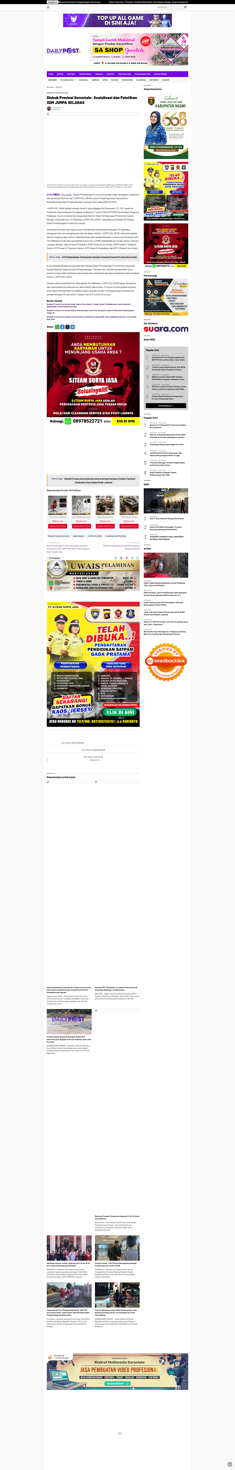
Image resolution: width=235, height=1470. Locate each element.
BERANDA (52, 80)
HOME (50, 74)
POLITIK (114, 80)
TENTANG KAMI (124, 74)
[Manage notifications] (228, 1464)
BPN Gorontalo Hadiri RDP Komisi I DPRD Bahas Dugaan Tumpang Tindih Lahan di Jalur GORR (168, 541)
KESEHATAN (127, 80)
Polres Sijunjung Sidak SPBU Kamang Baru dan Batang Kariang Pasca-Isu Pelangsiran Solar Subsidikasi (116, 1416)
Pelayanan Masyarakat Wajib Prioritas (167, 608)
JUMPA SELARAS (95, 526)
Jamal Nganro (78, 526)
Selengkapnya (165, 569)
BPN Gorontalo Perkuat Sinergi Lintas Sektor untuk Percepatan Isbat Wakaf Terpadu (169, 551)
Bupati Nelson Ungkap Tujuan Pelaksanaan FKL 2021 (163, 637)
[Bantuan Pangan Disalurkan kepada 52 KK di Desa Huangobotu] (117, 1215)
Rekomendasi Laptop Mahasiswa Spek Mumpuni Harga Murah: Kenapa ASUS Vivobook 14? (165, 757)
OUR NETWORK (160, 74)
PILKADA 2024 (67, 80)
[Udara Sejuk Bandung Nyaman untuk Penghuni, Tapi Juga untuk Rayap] (166, 728)
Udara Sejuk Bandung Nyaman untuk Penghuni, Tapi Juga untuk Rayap (165, 747)
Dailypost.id (56, 107)
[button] (185, 7)
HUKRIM (165, 80)
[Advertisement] (93, 623)
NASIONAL (83, 80)
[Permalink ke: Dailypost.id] (49, 108)
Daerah (49, 93)
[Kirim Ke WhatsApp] (138, 548)
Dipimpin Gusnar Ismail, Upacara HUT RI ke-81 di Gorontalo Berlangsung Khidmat (68, 1368)
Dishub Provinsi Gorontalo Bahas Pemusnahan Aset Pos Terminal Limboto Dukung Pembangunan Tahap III (90, 311)
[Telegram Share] (132, 548)
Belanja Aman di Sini (58, 516)
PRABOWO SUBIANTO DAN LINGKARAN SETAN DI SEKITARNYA (166, 701)
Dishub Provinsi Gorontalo (58, 526)
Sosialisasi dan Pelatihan (115, 526)
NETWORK (154, 80)
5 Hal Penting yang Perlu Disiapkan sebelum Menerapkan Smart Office (163, 767)
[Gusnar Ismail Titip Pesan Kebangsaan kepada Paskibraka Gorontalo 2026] (117, 1352)
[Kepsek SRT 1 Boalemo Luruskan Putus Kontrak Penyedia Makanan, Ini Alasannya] (117, 986)
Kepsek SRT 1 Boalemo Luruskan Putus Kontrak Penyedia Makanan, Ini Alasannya (116, 1092)
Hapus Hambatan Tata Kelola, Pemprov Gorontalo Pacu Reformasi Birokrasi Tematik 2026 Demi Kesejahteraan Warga (169, 2)
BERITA (60, 74)
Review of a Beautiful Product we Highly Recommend (168, 589)
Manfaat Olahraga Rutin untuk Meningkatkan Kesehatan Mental (121, 535)
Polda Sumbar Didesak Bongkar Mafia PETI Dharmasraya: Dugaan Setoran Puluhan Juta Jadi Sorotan (69, 1143)
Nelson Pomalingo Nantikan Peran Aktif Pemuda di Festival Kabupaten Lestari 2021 (168, 599)
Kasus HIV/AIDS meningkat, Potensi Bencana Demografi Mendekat (166, 691)
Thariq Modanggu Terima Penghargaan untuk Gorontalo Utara (167, 627)
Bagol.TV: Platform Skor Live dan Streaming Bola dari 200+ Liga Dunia (166, 786)
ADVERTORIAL (85, 74)
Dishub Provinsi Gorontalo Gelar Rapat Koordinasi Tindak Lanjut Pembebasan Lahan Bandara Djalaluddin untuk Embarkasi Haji (89, 305)
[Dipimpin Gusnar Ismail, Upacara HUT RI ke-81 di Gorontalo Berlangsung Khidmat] (69, 1352)
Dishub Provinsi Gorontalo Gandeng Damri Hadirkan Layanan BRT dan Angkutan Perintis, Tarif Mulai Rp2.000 (91, 318)
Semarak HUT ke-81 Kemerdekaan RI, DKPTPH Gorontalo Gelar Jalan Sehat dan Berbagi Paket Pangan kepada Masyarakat (68, 1416)
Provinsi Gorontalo (60, 93)
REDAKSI (99, 74)
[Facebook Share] (116, 548)
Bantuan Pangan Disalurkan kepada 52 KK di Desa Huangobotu (117, 1321)
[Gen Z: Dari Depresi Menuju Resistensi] (166, 664)
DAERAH (95, 80)
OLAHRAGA (141, 80)
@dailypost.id (94, 785)
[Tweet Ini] (121, 548)
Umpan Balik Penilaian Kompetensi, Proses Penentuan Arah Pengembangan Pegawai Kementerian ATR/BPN (169, 561)
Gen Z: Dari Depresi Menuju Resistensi (167, 682)
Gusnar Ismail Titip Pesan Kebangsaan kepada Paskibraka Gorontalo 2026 (116, 1368)
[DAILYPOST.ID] (64, 51)
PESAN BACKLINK (142, 74)
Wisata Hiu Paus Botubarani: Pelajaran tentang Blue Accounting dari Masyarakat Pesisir (165, 796)
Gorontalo (67, 194)
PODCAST (71, 74)
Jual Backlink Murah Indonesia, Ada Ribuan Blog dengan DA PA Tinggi (166, 617)
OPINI (105, 80)
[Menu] (48, 7)
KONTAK (110, 74)
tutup (120, 1433)
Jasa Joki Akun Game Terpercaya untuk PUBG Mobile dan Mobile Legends (164, 776)
